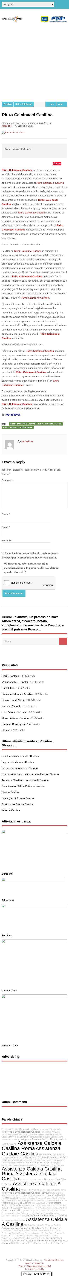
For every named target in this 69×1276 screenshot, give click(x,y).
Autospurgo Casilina (12, 1210)
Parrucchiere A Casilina (29, 1231)
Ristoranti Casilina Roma (21, 1137)
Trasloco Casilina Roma (56, 1200)
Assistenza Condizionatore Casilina (21, 1228)
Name (5, 514)
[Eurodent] (34, 832)
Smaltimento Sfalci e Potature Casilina (23, 786)
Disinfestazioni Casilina (34, 1134)
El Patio (6, 730)
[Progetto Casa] (34, 997)
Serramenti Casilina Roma (13, 1134)
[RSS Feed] (66, 4)
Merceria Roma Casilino (15, 718)
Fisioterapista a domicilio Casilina (20, 756)
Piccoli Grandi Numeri (14, 700)
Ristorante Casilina (51, 1228)
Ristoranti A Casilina (35, 1157)
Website (7, 540)
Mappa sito (39, 1263)
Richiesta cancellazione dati (39, 1266)
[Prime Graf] (33, 880)
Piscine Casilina (10, 792)
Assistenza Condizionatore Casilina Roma (32, 1239)
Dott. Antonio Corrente (14, 712)
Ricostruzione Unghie (34, 1269)
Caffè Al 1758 (9, 990)
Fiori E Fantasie (10, 675)
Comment (7, 480)
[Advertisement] (34, 61)
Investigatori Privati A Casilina (14, 1195)
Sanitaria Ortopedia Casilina (17, 694)
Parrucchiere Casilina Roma (40, 1208)
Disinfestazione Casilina (12, 1163)
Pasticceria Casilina (27, 1198)
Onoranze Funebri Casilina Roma (50, 1198)
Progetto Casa (10, 1045)
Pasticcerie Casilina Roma (13, 1233)
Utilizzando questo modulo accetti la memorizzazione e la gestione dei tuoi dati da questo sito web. (31, 568)
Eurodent (7, 873)
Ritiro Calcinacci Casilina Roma (17, 427)
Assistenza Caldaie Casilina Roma (31, 1145)
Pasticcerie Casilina (10, 1231)
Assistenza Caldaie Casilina (31, 1150)
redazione (7, 126)
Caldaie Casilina (57, 1165)
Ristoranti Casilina (28, 1129)
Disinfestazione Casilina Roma (53, 1190)
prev (51, 104)
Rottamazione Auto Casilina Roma (39, 1233)
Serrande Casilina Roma (47, 1206)
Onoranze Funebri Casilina (13, 1216)
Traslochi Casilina (51, 1213)
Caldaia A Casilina (9, 1139)
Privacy (22, 1266)
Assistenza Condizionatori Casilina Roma (25, 1192)
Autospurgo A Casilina (32, 1213)
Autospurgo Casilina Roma (13, 1158)
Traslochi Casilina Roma (50, 1231)
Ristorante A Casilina (53, 1243)
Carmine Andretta (11, 706)
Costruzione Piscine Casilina (17, 804)
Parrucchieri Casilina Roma (31, 1179)
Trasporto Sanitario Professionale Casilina (25, 780)
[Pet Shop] (34, 906)
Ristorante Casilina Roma (52, 1154)
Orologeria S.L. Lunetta (15, 681)
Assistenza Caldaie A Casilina (31, 1186)
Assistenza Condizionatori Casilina (21, 1131)
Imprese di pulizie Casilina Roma (49, 1137)
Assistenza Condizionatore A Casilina (46, 1215)
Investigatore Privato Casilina (18, 798)
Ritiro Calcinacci (23, 104)
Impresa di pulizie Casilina (38, 1238)
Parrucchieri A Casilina (50, 1132)
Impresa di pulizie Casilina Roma (31, 1200)
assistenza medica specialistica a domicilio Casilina (30, 774)
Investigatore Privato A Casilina (34, 1139)
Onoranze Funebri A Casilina (53, 1160)
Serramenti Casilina (10, 1129)
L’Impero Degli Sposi (13, 724)
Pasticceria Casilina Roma (28, 1160)
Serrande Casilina (39, 1203)
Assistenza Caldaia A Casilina (34, 1222)
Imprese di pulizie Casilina (46, 1236)
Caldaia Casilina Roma (55, 1211)
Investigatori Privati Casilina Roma (34, 1165)
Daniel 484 (8, 687)
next (61, 104)
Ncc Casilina (30, 1206)
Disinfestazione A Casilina (34, 1211)
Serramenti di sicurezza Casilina (20, 768)
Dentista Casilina (55, 1193)
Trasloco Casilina (53, 1225)
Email (5, 527)
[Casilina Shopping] (34, 21)
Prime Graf (8, 900)
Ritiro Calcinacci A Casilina (22, 424)
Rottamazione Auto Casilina (39, 1195)
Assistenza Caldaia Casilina (29, 1176)
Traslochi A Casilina (19, 1208)
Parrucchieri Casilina (10, 1165)
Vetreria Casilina (11, 810)
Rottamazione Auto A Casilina (14, 1238)
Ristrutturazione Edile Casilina (26, 1243)
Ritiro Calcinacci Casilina (49, 424)
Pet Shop (7, 935)
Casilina (8, 104)
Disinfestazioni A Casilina (34, 1225)
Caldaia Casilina (60, 1208)
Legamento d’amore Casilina (18, 762)
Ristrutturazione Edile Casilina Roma (41, 1162)
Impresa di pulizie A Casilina (13, 1220)
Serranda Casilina (9, 1200)
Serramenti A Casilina (11, 1213)
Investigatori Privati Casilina (50, 1129)
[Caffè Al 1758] (34, 942)
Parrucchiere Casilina (30, 1190)
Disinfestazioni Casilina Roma (21, 1236)
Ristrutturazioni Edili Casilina (16, 1203)
